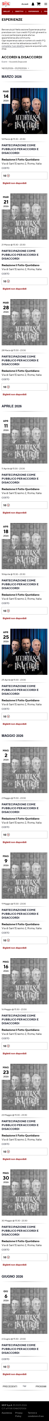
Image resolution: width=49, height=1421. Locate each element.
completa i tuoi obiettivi (13, 45)
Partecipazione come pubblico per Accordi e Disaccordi (20, 149)
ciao (45, 5)
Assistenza (7, 1412)
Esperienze (33, 11)
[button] (38, 4)
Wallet (6, 11)
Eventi (4, 61)
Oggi (24, 1386)
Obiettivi (19, 11)
